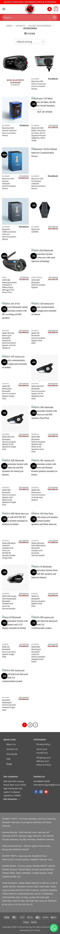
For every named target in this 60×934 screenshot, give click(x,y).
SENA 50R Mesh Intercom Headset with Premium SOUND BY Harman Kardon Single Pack (9, 550)
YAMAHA (52, 900)
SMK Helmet (25, 832)
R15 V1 (11, 904)
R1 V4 (4, 904)
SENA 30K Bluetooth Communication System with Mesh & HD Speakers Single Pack (9, 497)
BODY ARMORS (23, 873)
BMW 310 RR (9, 886)
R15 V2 (18, 904)
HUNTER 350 (18, 900)
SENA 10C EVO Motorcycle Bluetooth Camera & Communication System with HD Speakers (9, 340)
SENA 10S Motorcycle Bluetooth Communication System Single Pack (9, 392)
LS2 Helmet (47, 835)
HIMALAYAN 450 (26, 893)
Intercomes (44, 846)
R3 (31, 904)
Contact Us (12, 749)
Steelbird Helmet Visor (41, 859)
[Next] (35, 725)
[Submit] (54, 17)
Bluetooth (7, 849)
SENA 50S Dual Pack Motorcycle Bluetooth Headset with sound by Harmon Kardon (38, 549)
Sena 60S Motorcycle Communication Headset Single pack (9, 705)
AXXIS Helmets (18, 835)
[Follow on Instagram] (41, 792)
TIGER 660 (44, 886)
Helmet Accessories (39, 25)
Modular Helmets (11, 822)
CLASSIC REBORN (48, 890)
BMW (21, 883)
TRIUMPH (21, 886)
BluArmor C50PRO (35, 230)
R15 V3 (25, 904)
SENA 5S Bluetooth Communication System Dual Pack (38, 601)
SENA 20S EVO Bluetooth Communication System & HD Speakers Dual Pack (38, 392)
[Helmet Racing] (30, 9)
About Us (10, 744)
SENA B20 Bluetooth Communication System (38, 283)
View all (43, 900)
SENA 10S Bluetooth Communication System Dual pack (38, 338)
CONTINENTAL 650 (11, 897)
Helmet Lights (30, 846)
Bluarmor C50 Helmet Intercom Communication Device (9, 184)
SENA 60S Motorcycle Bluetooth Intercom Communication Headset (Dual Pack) (38, 654)
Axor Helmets (39, 832)
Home (9, 25)
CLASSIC (34, 890)
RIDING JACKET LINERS (44, 866)
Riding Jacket (25, 866)
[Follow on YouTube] (46, 792)
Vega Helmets (34, 835)
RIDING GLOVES (9, 869)
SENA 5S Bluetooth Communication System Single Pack (9, 652)
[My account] (49, 9)
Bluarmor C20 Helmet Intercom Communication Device (9, 131)
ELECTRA (6, 900)
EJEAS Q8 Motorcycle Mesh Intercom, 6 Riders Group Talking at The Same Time (9, 286)
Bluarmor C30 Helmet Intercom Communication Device (38, 85)
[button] (3, 9)
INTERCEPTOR (23, 890)
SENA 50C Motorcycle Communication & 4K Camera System (38, 495)
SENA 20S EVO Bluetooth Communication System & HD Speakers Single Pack (9, 443)
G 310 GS (44, 883)
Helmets (20, 25)
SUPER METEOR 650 (39, 897)
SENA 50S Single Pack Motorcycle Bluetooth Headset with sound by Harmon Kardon (9, 602)
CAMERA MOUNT (21, 849)
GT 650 (24, 897)
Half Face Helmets (46, 818)
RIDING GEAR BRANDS (43, 869)
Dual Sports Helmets (31, 822)
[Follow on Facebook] (36, 792)
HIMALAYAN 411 (9, 893)
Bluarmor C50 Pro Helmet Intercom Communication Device (38, 184)
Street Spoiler (22, 859)
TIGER (53, 886)
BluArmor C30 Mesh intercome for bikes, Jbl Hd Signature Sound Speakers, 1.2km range (38, 134)
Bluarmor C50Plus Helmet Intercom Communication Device (9, 234)
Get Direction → (11, 799)
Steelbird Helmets (45, 839)
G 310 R (53, 883)
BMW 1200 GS (32, 883)
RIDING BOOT (24, 869)
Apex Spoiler (25, 856)
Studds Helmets (10, 839)
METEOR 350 (31, 900)
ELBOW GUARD (39, 873)
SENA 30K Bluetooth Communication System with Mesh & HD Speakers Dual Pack (38, 444)
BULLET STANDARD (44, 893)
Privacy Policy (43, 744)
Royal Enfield (8, 890)
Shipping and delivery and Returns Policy (43, 761)
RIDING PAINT (8, 873)
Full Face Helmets (27, 818)
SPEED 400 (32, 886)
